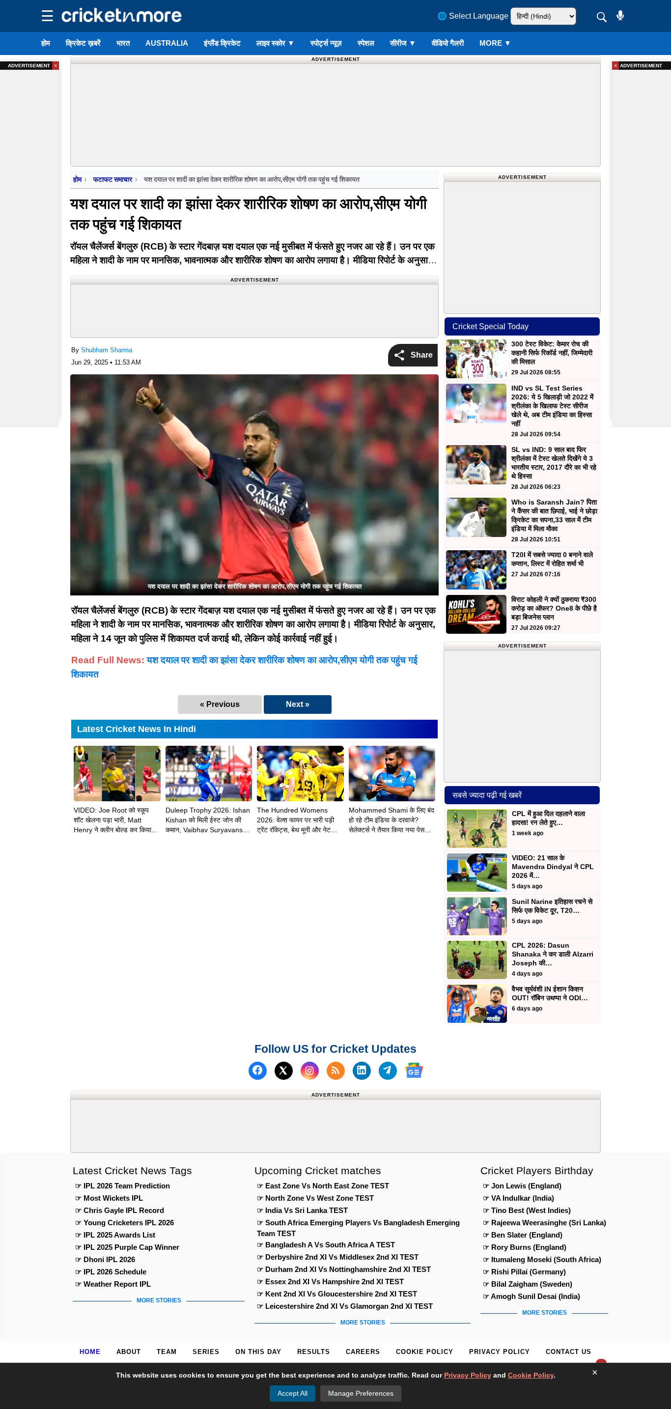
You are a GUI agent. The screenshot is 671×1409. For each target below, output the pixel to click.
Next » (297, 704)
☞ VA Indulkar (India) (518, 1198)
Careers (363, 1351)
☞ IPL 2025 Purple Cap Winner (127, 1247)
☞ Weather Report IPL (113, 1284)
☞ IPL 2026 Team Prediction (122, 1186)
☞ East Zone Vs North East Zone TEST (323, 1186)
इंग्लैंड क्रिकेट (222, 43)
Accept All (293, 1393)
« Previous (220, 704)
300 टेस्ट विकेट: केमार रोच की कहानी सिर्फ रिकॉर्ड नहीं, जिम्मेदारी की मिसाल (551, 353)
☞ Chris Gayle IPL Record (119, 1210)
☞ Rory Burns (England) (524, 1247)
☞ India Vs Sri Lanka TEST (302, 1210)
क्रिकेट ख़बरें (83, 43)
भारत (123, 43)
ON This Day (258, 1351)
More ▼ (495, 43)
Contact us (568, 1351)
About (128, 1351)
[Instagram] (310, 1070)
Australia (166, 43)
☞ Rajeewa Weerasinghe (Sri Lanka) (544, 1222)
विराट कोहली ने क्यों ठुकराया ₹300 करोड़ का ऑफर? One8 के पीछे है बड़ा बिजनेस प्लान (554, 608)
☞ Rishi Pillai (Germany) (524, 1272)
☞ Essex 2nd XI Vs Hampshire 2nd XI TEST (330, 1281)
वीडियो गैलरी (448, 43)
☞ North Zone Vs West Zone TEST (315, 1198)
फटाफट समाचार (112, 179)
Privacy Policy (499, 1351)
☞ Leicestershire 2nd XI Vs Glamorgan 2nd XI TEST (345, 1306)
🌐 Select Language (472, 16)
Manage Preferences (360, 1393)
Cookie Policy (424, 1351)
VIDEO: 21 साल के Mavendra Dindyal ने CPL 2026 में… (553, 866)
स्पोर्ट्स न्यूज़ (326, 43)
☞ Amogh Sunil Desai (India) (531, 1296)
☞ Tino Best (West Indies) (527, 1210)
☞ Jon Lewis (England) (522, 1186)
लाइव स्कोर (275, 43)
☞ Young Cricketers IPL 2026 (124, 1222)
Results (313, 1351)
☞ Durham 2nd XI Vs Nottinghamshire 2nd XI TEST (344, 1269)
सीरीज (403, 43)
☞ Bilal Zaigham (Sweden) (527, 1284)
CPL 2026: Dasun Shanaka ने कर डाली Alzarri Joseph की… (552, 954)
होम (45, 43)
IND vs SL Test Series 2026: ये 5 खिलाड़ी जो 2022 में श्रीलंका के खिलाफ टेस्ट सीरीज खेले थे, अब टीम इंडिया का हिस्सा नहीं (552, 405)
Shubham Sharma (106, 350)
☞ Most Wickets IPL (109, 1198)
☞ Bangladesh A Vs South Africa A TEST (326, 1244)
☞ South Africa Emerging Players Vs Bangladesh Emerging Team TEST (358, 1224)
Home (90, 1351)
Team (167, 1351)
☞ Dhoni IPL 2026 (105, 1259)
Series (206, 1351)
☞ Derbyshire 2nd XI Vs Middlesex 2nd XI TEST (338, 1257)
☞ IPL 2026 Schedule (110, 1272)
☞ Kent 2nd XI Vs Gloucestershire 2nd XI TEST (337, 1294)
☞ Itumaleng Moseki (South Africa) (542, 1259)
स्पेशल (366, 43)
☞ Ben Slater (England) (522, 1235)
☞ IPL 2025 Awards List (115, 1235)
